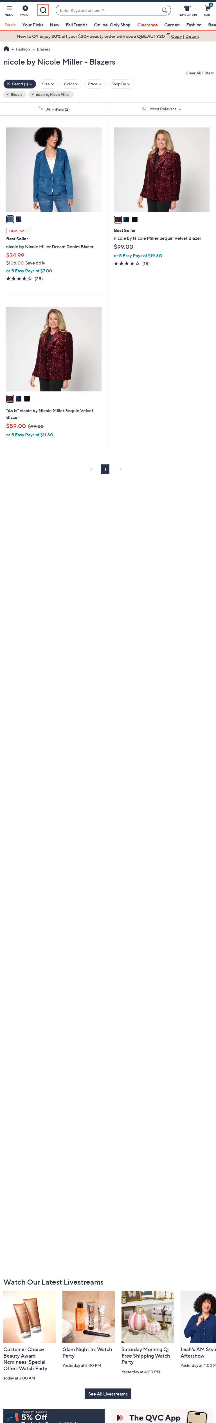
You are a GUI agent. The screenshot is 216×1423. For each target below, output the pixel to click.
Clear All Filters (200, 72)
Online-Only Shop (112, 25)
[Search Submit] (165, 10)
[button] (9, 12)
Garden (172, 25)
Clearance (147, 25)
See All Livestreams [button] (108, 1394)
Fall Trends (76, 25)
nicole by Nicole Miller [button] (52, 94)
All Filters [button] (58, 109)
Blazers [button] (16, 94)
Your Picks (32, 25)
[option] (108, 36)
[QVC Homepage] (6, 49)
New (54, 25)
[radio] (10, 219)
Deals (10, 25)
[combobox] (107, 10)
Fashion (194, 25)
